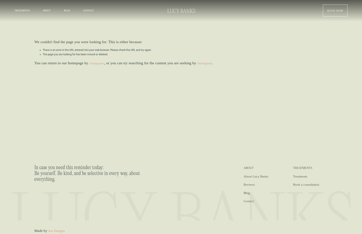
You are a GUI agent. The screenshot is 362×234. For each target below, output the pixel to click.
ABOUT (47, 10)
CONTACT (88, 10)
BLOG (67, 10)
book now (335, 10)
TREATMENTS (22, 10)
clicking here (96, 63)
